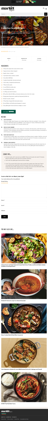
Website (3, 210)
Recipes (24, 24)
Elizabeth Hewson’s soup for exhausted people (13, 300)
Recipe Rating (4, 181)
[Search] (45, 14)
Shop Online (5, 111)
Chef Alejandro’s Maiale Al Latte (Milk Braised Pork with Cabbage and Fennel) (21, 369)
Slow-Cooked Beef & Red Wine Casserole (12, 335)
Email (2, 205)
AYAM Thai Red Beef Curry (8, 403)
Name (3, 200)
